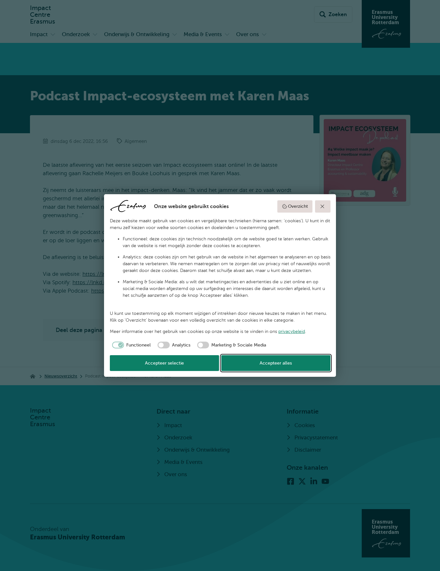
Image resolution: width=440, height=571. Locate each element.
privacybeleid (291, 331)
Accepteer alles (276, 363)
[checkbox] (130, 345)
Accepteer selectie (164, 363)
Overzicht (298, 206)
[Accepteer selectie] (322, 206)
